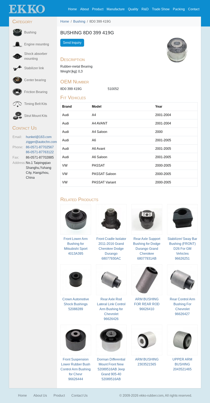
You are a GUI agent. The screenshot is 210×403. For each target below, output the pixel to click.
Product (97, 9)
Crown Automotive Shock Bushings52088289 (75, 304)
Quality (133, 9)
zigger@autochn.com (41, 142)
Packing (179, 9)
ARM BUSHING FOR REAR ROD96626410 (147, 304)
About (84, 9)
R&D (145, 9)
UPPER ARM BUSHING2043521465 (182, 364)
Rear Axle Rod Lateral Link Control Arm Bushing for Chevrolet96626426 (111, 309)
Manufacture (116, 9)
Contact (193, 9)
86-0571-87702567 (40, 147)
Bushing (79, 21)
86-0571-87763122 (40, 152)
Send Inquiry (72, 42)
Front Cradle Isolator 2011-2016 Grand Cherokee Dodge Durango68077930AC (111, 248)
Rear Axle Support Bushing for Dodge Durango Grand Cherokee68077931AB (146, 248)
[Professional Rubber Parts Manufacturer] (27, 9)
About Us (40, 395)
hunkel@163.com (38, 137)
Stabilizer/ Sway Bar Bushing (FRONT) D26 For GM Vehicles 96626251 (182, 248)
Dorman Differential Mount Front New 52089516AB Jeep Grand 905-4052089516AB (111, 369)
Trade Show (161, 9)
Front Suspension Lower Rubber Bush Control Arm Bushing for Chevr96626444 (75, 369)
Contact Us (79, 395)
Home (72, 9)
